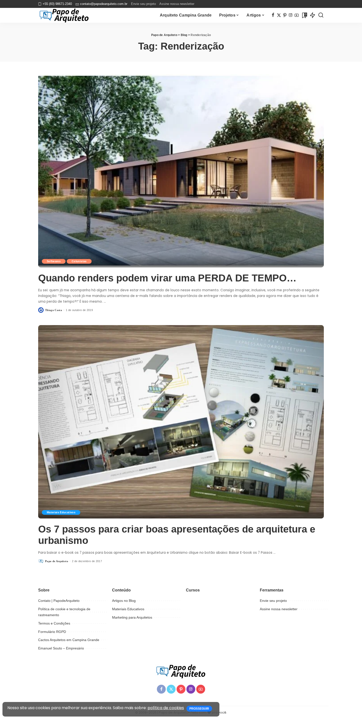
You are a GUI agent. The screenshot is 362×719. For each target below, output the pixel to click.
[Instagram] (291, 15)
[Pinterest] (285, 15)
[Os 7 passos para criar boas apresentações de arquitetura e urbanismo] (181, 421)
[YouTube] (297, 15)
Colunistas (79, 261)
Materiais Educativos (61, 512)
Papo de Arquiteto (56, 561)
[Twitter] (279, 15)
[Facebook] (273, 15)
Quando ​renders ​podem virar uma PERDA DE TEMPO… (167, 278)
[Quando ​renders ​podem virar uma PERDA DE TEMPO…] (181, 170)
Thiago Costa (53, 310)
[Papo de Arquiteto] (64, 15)
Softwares (54, 261)
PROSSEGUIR (199, 708)
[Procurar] (321, 15)
